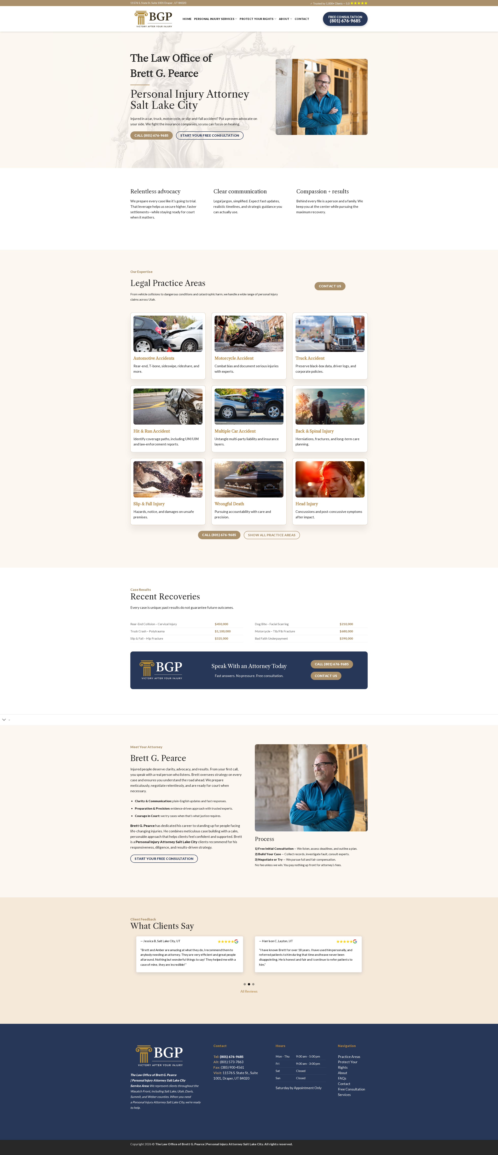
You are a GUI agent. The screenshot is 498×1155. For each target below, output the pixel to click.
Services (344, 1089)
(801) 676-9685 (228, 1051)
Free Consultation (351, 1084)
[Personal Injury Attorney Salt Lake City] (153, 19)
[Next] (369, 959)
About (284, 18)
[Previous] (128, 959)
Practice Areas (349, 1051)
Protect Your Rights (257, 18)
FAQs (342, 1073)
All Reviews (249, 986)
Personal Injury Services (214, 18)
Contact (302, 18)
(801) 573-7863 (231, 1057)
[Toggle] (4, 720)
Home (187, 18)
